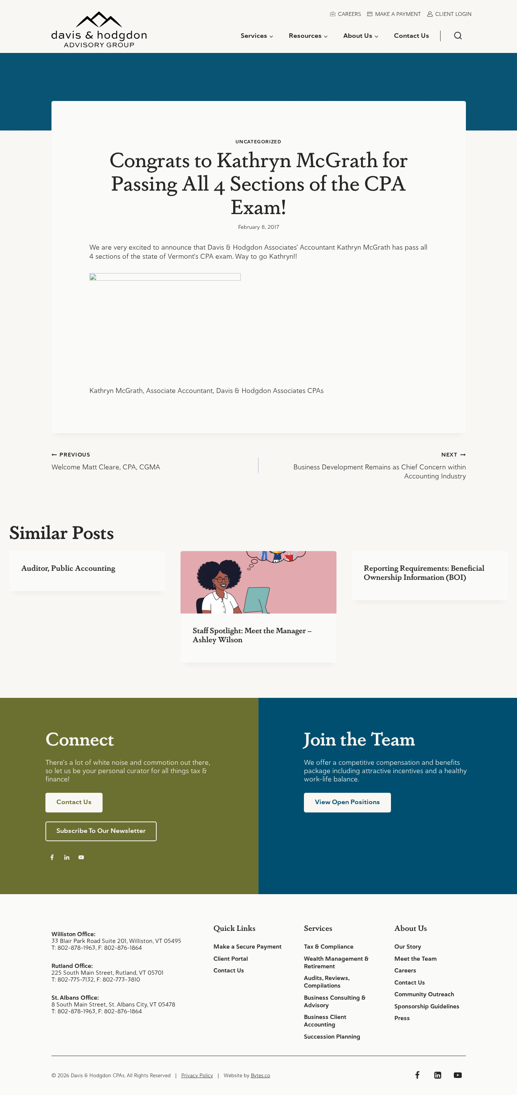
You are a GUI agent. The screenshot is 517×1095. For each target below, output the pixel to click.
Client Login (453, 14)
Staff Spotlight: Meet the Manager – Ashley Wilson (252, 634)
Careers (349, 14)
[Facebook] (417, 1075)
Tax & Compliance (328, 947)
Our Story (407, 947)
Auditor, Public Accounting (68, 568)
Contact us (74, 802)
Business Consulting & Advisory (335, 1001)
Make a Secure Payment (247, 947)
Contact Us (411, 35)
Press (402, 1018)
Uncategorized (258, 141)
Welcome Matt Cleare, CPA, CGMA (105, 461)
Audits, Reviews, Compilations (326, 981)
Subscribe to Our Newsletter (101, 830)
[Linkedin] (437, 1075)
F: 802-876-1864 (120, 947)
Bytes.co (260, 1075)
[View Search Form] (458, 35)
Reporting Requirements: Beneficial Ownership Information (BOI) (424, 572)
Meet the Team (415, 959)
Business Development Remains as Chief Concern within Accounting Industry (379, 466)
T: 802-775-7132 (72, 979)
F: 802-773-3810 (118, 979)
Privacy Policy (197, 1075)
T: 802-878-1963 (73, 947)
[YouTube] (458, 1075)
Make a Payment (398, 14)
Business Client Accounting (325, 1020)
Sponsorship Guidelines (426, 1006)
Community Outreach (424, 994)
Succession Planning (332, 1037)
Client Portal (230, 959)
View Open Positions (347, 802)
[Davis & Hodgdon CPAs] (98, 32)
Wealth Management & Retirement (336, 962)
